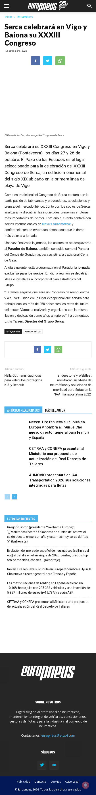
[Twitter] (42, 765)
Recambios (25, 17)
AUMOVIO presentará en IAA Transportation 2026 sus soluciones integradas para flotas (60, 480)
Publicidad (23, 782)
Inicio (8, 17)
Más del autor (55, 410)
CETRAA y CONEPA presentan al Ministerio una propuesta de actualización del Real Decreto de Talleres (47, 604)
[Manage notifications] (85, 785)
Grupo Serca (33, 331)
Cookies (55, 782)
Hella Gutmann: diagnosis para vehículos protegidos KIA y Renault (23, 380)
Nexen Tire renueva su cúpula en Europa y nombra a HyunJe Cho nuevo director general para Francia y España (49, 571)
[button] (89, 6)
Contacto (40, 782)
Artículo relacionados (23, 410)
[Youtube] (54, 765)
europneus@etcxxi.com (58, 735)
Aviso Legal (72, 782)
